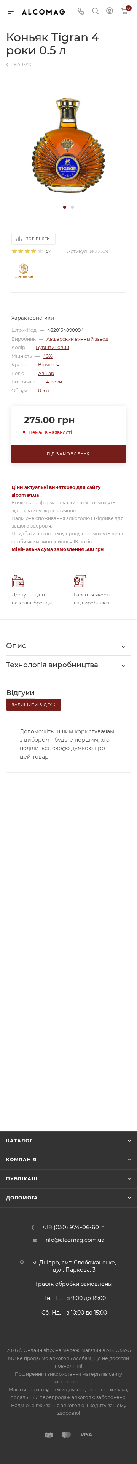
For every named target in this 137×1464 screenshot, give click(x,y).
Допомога (22, 1198)
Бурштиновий (52, 347)
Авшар (46, 373)
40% (48, 356)
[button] (64, 207)
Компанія (21, 1159)
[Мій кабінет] (109, 11)
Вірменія (48, 364)
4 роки (54, 382)
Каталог (19, 1141)
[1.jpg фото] (68, 145)
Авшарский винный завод (77, 339)
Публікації (22, 1178)
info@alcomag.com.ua (74, 1240)
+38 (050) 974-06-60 (70, 1227)
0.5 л (43, 390)
